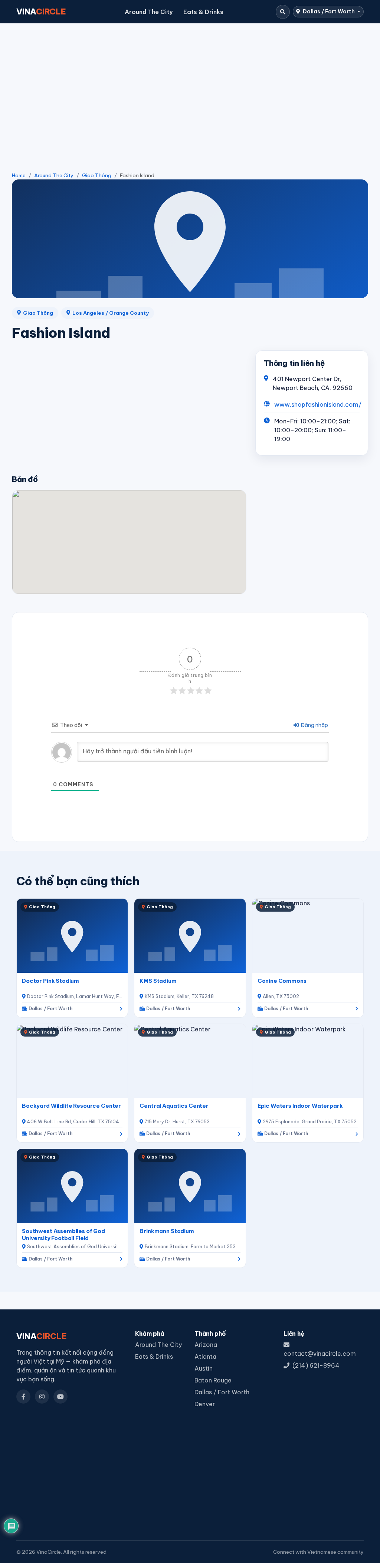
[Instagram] (42, 1396)
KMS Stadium (158, 980)
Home (19, 175)
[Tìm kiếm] (283, 12)
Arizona (205, 1344)
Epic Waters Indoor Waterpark (300, 1105)
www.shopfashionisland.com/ (317, 404)
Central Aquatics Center (174, 1105)
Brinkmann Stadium (167, 1231)
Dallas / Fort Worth (329, 11)
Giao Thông (96, 175)
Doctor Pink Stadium (50, 980)
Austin (203, 1368)
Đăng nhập (313, 725)
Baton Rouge (213, 1380)
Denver (204, 1404)
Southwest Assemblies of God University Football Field (63, 1234)
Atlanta (205, 1356)
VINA (41, 11)
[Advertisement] (190, 86)
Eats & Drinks (203, 12)
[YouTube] (60, 1396)
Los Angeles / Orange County (110, 313)
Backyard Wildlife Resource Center (71, 1105)
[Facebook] (23, 1396)
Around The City (149, 12)
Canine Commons (282, 980)
